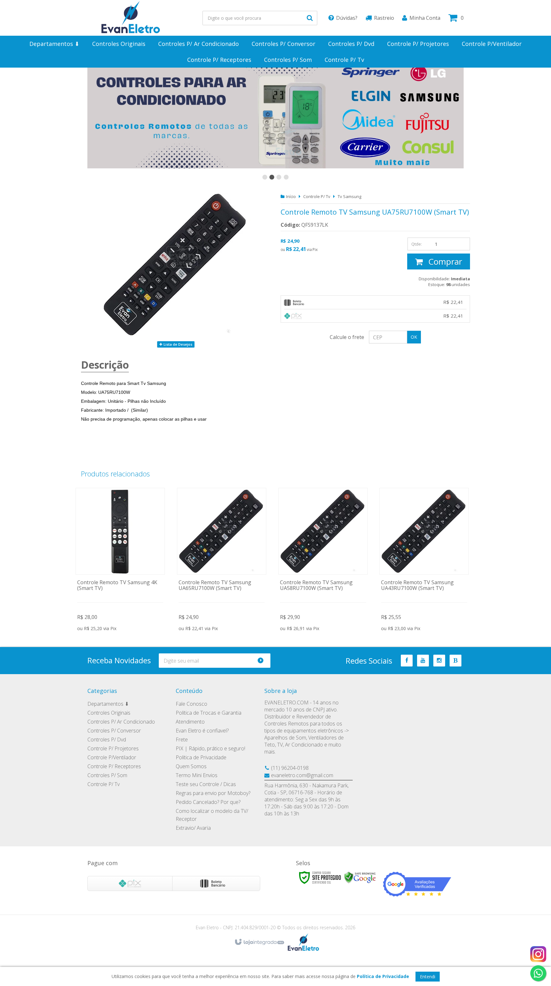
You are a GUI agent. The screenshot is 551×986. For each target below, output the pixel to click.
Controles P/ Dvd (106, 739)
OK (414, 337)
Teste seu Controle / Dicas (206, 784)
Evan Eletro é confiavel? (202, 730)
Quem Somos (191, 766)
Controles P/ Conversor (114, 730)
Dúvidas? (346, 18)
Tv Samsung (349, 196)
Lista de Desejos (177, 344)
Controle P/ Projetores (113, 748)
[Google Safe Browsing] (360, 877)
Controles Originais (108, 712)
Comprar (444, 261)
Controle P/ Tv (316, 196)
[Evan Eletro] (130, 18)
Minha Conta (424, 18)
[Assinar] (263, 660)
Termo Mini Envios (196, 775)
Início (291, 196)
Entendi (427, 977)
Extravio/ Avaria (193, 827)
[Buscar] (309, 18)
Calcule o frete (347, 337)
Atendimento (190, 721)
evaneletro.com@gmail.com (302, 775)
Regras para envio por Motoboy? (213, 793)
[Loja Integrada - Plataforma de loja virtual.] (259, 942)
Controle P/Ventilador (111, 757)
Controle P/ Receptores (114, 766)
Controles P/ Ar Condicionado (121, 721)
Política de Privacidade (201, 757)
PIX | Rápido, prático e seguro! (210, 748)
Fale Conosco (191, 703)
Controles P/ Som (107, 775)
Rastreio (384, 18)
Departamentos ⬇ (108, 703)
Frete (182, 739)
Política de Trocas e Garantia (208, 712)
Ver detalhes (120, 560)
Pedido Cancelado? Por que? (208, 802)
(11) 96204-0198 (290, 767)
